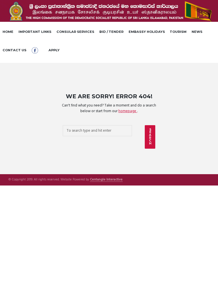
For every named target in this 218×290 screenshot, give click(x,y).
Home (8, 32)
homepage (127, 111)
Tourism (178, 32)
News (197, 32)
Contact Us (14, 50)
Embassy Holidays (147, 32)
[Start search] (150, 137)
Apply (54, 50)
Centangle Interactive (106, 180)
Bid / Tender (111, 32)
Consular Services (75, 32)
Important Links (34, 32)
